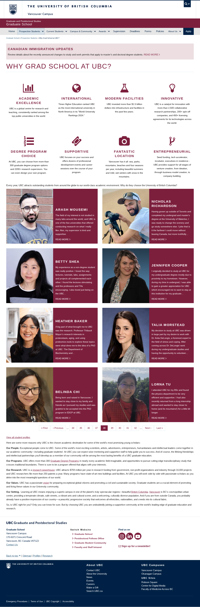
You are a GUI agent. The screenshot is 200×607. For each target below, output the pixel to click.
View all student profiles (18, 437)
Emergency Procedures (17, 601)
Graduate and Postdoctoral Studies (100, 523)
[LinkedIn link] (129, 536)
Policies (160, 31)
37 (97, 428)
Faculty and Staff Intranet (88, 547)
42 (136, 428)
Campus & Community (81, 31)
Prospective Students (29, 31)
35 (82, 428)
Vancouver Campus (151, 570)
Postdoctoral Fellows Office (89, 538)
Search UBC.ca (94, 591)
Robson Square (149, 582)
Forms (148, 31)
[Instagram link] (121, 536)
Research (47, 555)
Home (12, 31)
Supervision (119, 31)
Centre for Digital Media (153, 585)
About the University (96, 573)
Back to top (12, 555)
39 (113, 428)
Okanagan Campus (151, 573)
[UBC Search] (187, 3)
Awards (102, 31)
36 (89, 428)
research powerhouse (43, 470)
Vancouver (154, 492)
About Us (172, 31)
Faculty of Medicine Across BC (157, 589)
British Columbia (139, 492)
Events (90, 580)
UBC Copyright (52, 601)
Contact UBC (93, 570)
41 (128, 428)
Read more (151, 54)
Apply (188, 31)
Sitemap (27, 555)
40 (121, 428)
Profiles (37, 555)
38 (105, 428)
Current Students (55, 31)
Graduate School (12, 38)
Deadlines (135, 31)
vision (46, 482)
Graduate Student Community (90, 543)
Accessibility (68, 601)
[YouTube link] (137, 536)
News (89, 577)
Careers (90, 584)
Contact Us (12, 544)
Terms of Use (37, 601)
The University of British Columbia (13, 9)
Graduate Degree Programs (64, 461)
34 (74, 428)
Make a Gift (92, 587)
